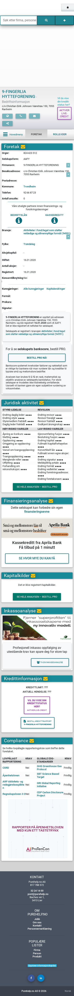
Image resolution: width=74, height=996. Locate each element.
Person (37, 953)
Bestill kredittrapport (38, 723)
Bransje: (6, 230)
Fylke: (5, 244)
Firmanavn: (8, 165)
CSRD (6, 767)
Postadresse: (9, 180)
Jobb (37, 919)
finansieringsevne (37, 511)
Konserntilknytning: (12, 279)
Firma (37, 950)
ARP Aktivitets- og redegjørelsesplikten (13, 785)
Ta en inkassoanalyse (51, 662)
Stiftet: (6, 260)
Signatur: (7, 308)
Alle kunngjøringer (33, 288)
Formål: (6, 296)
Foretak (36, 134)
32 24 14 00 (37, 890)
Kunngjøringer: (10, 288)
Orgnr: (5, 153)
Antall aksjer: (9, 265)
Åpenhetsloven (11, 775)
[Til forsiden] (15, 7)
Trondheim (29, 186)
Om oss (37, 922)
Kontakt (37, 925)
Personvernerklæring (40, 928)
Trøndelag (29, 244)
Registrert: (8, 272)
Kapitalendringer (56, 288)
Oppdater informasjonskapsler (42, 965)
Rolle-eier (60, 134)
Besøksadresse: (11, 171)
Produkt (37, 956)
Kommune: (8, 186)
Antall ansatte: (10, 198)
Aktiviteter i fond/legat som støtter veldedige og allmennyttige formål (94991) (47, 232)
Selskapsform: (10, 158)
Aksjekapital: (9, 252)
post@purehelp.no (38, 894)
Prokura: (7, 301)
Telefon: (6, 192)
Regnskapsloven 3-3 (14, 793)
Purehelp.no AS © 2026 (34, 991)
